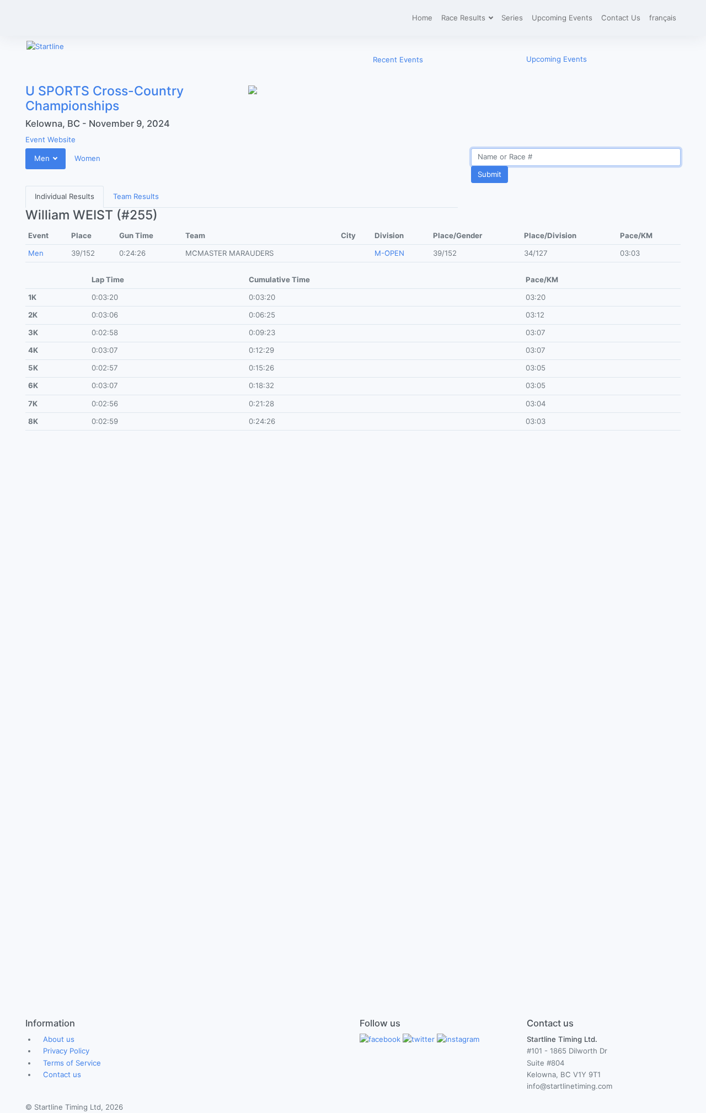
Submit (489, 174)
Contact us (62, 1074)
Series (512, 17)
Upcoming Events (562, 17)
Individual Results (64, 196)
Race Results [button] (464, 17)
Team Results (136, 196)
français (662, 17)
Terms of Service (72, 1062)
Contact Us (620, 17)
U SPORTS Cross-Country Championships (104, 98)
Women (87, 158)
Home (422, 17)
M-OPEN (389, 253)
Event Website (50, 139)
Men (36, 253)
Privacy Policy (66, 1050)
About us (58, 1039)
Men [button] (43, 158)
